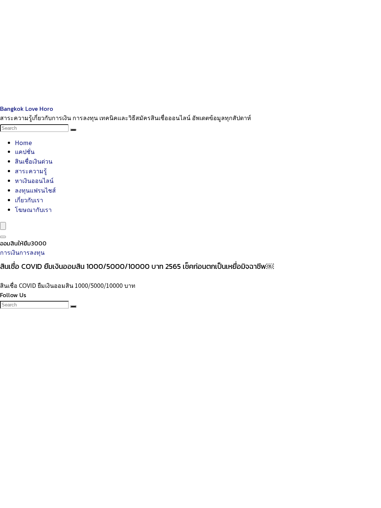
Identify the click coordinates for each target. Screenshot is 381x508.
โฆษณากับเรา (33, 209)
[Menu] (3, 226)
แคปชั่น (25, 151)
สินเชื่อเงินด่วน (33, 161)
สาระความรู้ (31, 170)
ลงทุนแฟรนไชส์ (35, 190)
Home (23, 142)
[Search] (73, 130)
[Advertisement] (190, 52)
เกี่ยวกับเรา (29, 199)
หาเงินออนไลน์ (34, 180)
